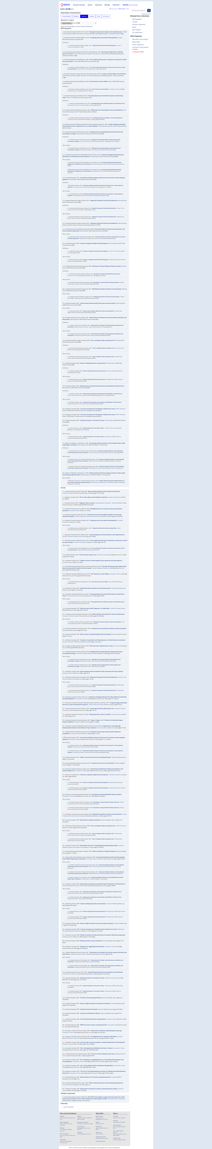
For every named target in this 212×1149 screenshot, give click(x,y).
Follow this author (114, 8)
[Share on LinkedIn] (69, 9)
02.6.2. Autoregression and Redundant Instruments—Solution (96, 1048)
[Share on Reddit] (68, 9)
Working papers (137, 19)
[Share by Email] (71, 9)
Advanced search (146, 14)
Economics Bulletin (116, 1077)
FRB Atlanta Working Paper (106, 126)
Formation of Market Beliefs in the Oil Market (113, 74)
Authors (90, 5)
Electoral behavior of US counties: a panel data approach (95, 1077)
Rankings (107, 5)
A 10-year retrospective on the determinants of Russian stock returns (98, 929)
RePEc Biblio (136, 42)
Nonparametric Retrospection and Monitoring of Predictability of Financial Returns (102, 393)
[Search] (149, 10)
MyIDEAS (130, 5)
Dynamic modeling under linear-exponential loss (93, 363)
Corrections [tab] (106, 16)
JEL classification (137, 32)
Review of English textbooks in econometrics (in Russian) (95, 1003)
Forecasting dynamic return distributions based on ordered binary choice (108, 103)
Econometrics (77, 722)
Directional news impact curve (88, 554)
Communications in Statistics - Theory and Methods (109, 503)
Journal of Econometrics (83, 69)
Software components (138, 24)
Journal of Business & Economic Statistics (77, 395)
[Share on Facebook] (66, 9)
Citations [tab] (91, 16)
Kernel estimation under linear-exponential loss (93, 1019)
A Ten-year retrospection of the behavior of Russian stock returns (97, 408)
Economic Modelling (112, 371)
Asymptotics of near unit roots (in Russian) (103, 763)
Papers (121, 37)
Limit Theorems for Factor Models (98, 81)
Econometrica (111, 1025)
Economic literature (79, 5)
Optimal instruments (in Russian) (88, 1009)
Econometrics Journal (78, 187)
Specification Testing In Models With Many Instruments (107, 274)
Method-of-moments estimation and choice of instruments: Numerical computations (102, 935)
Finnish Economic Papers (69, 974)
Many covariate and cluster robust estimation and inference (104, 491)
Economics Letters (119, 348)
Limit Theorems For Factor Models (100, 89)
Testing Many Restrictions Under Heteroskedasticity (104, 37)
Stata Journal (117, 646)
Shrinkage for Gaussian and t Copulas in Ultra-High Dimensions (105, 32)
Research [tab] (84, 16)
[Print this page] (73, 9)
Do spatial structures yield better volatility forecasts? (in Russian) (108, 628)
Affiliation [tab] (76, 16)
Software (83, 26)
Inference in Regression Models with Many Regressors (94, 243)
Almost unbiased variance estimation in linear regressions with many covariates (101, 671)
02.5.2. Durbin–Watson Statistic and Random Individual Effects (96, 1065)
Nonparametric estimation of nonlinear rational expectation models (98, 1088)
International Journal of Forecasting (76, 105)
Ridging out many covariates (86, 503)
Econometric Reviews (72, 119)
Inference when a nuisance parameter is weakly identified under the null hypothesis (102, 1042)
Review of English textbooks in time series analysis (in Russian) (96, 923)
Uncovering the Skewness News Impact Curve (102, 708)
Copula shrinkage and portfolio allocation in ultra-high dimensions (106, 534)
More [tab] (98, 16)
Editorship (89, 26)
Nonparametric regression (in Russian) (90, 820)
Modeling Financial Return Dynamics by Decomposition (106, 289)
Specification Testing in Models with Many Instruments (106, 266)
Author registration (138, 44)
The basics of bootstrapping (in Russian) (90, 997)
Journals (134, 22)
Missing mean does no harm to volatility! (100, 714)
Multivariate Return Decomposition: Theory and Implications (107, 117)
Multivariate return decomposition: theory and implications (107, 110)
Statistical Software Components (116, 1098)
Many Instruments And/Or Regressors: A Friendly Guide (94, 608)
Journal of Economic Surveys (111, 428)
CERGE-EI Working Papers (81, 53)
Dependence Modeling (118, 588)
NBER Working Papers (94, 468)
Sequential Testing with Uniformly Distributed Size (103, 200)
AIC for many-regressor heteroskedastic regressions (93, 497)
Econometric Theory (114, 89)
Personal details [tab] (66, 16)
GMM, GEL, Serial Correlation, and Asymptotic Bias (93, 1025)
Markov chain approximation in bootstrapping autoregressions (106, 1083)
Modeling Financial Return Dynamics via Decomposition (107, 814)
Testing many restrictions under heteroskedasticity (104, 45)
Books (134, 27)
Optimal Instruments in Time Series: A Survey (92, 420)
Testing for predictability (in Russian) (90, 1013)
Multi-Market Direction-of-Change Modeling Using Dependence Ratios (99, 845)
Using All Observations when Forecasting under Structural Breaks (105, 972)
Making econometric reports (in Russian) (91, 940)
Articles (78, 26)
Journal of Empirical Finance (96, 704)
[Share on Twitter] (64, 9)
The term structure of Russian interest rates (103, 1054)
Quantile (64, 630)
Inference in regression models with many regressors (95, 251)
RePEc (76, 1147)
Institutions (98, 5)
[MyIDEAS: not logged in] (127, 9)
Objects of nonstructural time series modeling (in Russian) (95, 757)
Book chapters (136, 29)
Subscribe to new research (140, 39)
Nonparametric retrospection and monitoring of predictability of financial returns (102, 386)
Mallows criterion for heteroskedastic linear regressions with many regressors (101, 560)
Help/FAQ (116, 5)
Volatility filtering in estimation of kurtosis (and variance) (95, 588)
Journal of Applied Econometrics (101, 568)
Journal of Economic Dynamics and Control (73, 536)
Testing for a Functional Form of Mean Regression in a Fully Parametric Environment (102, 640)
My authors (122, 8)
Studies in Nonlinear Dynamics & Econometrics (87, 516)
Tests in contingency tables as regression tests (102, 340)
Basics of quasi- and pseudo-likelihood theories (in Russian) (95, 634)
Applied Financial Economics (81, 327)
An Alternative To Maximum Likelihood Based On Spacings (106, 1030)
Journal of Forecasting (103, 554)
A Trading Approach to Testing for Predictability (104, 1036)
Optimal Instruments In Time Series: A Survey (93, 428)
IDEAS (70, 1147)
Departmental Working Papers (99, 482)
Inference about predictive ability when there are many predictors (98, 303)
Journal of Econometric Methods (71, 642)
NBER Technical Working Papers (96, 461)
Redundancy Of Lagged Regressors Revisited (92, 946)
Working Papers (80, 133)
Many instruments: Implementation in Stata (101, 646)
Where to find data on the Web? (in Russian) (104, 851)
